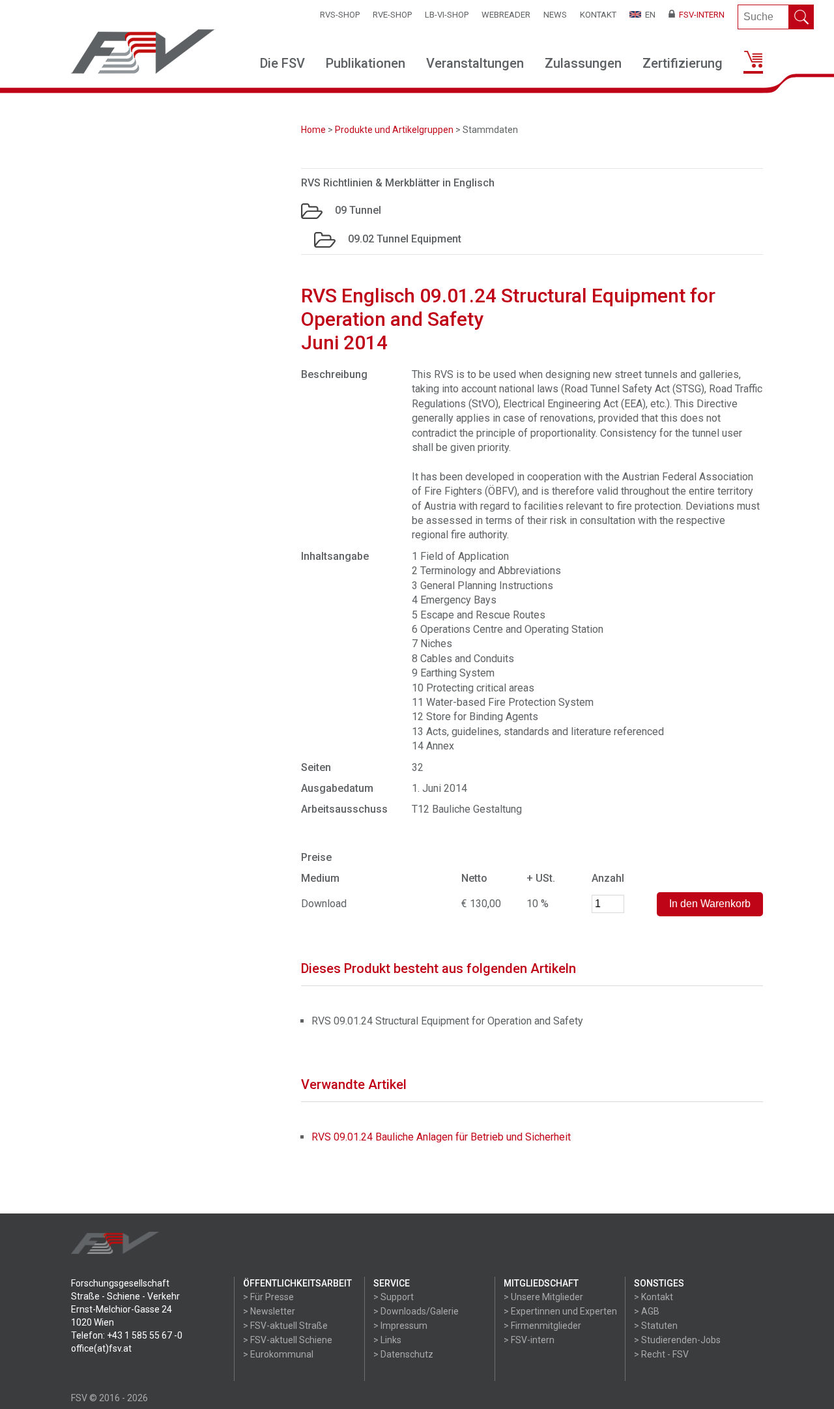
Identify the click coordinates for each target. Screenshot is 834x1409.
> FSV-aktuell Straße (285, 1325)
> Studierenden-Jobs (677, 1340)
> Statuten (656, 1325)
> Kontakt (653, 1297)
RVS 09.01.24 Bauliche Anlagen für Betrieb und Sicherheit (441, 1137)
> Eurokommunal (278, 1354)
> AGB (646, 1311)
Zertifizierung (682, 63)
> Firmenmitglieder (542, 1325)
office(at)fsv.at (101, 1348)
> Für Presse (268, 1297)
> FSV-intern (529, 1340)
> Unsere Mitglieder (543, 1297)
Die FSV (282, 63)
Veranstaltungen (475, 63)
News (555, 15)
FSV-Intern (700, 15)
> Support (393, 1297)
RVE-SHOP (392, 15)
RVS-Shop (340, 15)
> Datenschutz (403, 1354)
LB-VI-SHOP (446, 15)
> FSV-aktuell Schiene (287, 1340)
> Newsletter (269, 1311)
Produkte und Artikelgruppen (394, 129)
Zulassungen (583, 63)
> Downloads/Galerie (416, 1311)
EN (648, 15)
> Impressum (400, 1325)
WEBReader (506, 15)
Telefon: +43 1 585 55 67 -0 (126, 1335)
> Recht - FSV (661, 1354)
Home (313, 129)
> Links (387, 1340)
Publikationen (365, 63)
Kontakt (598, 15)
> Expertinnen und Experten (560, 1311)
